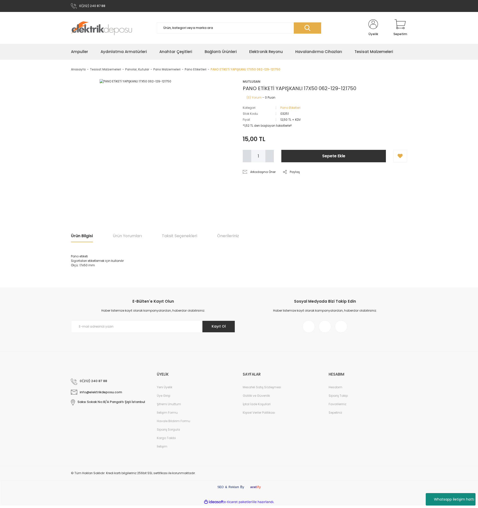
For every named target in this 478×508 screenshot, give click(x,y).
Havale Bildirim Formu (173, 421)
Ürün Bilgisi (82, 236)
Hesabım (335, 387)
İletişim (162, 446)
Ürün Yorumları (127, 236)
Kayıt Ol (219, 326)
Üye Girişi (163, 396)
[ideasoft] (214, 502)
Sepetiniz (335, 412)
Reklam (234, 487)
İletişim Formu (167, 412)
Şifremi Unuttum (169, 404)
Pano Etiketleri (290, 108)
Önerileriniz (228, 236)
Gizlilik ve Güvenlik (256, 396)
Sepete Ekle (333, 156)
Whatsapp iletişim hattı (454, 499)
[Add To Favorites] (400, 156)
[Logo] (101, 28)
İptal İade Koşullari (257, 404)
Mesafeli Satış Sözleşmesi (262, 387)
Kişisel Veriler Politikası (259, 412)
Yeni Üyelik (164, 387)
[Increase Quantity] (269, 156)
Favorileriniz (337, 404)
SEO (220, 487)
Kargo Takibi (166, 438)
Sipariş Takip (338, 396)
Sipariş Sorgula (168, 429)
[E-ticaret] (238, 502)
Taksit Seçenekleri (179, 236)
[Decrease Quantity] (247, 156)
